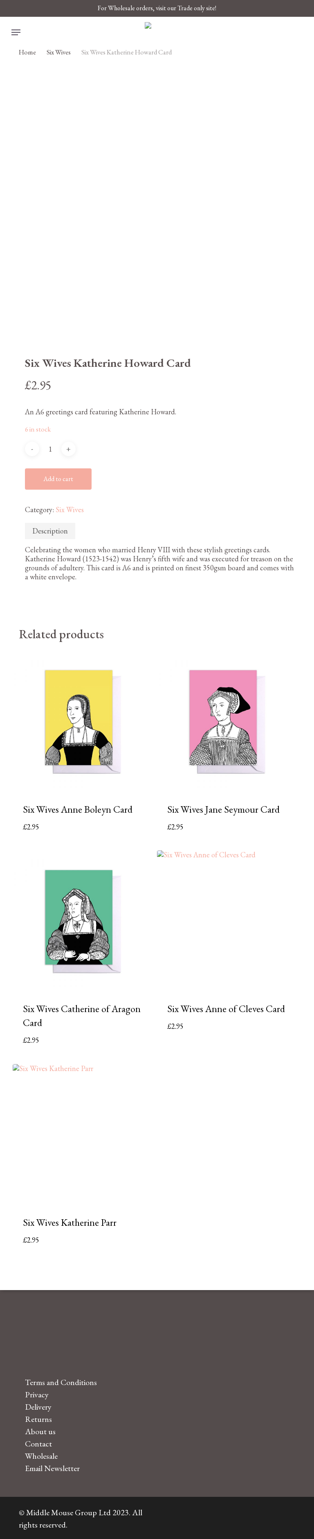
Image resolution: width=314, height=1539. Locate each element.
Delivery (38, 1406)
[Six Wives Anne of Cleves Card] (226, 919)
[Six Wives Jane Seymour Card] (226, 720)
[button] (15, 32)
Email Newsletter (52, 1468)
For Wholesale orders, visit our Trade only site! (157, 8)
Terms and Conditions (61, 1382)
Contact (38, 1443)
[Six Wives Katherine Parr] (82, 1133)
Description (50, 531)
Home (27, 51)
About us (40, 1431)
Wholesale (41, 1456)
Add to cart (58, 479)
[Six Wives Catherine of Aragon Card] (82, 919)
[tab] (50, 531)
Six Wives (59, 51)
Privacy (37, 1394)
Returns (38, 1419)
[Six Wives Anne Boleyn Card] (82, 720)
